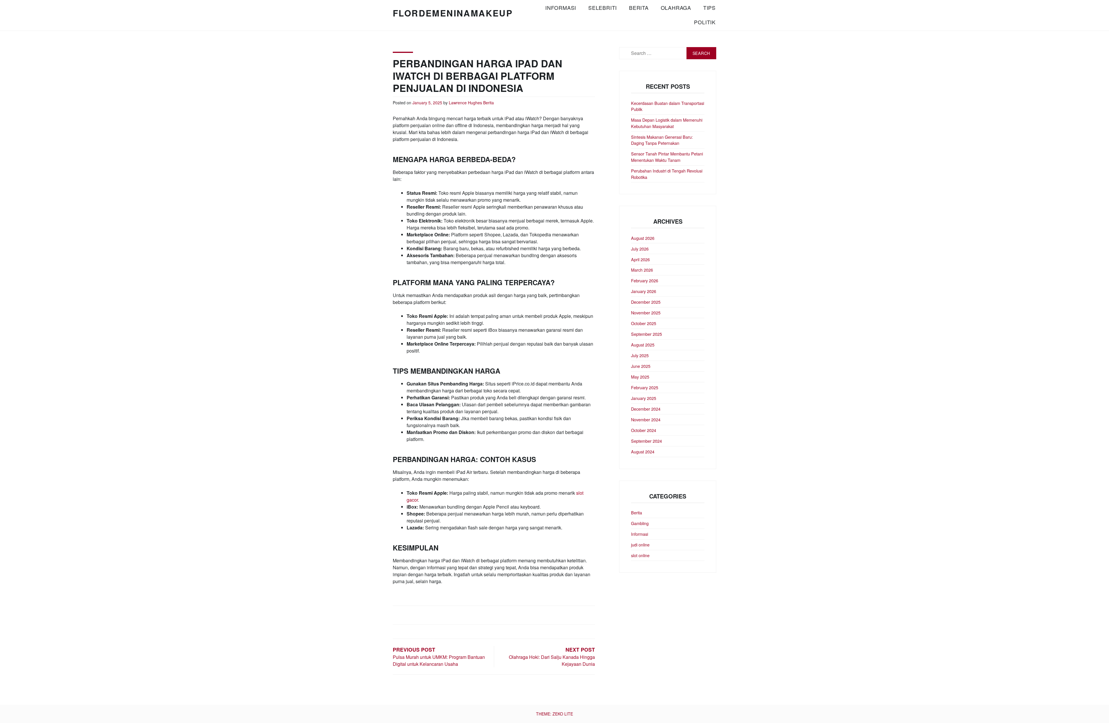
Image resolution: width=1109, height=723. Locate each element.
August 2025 (642, 345)
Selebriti (602, 7)
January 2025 (643, 398)
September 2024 (646, 441)
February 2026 (644, 280)
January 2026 (643, 291)
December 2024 (645, 409)
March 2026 (642, 270)
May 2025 (640, 377)
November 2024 (645, 419)
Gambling (640, 523)
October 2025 (643, 323)
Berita (639, 7)
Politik (705, 22)
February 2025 (644, 387)
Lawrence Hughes (465, 102)
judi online (640, 545)
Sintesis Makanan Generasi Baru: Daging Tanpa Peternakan (662, 140)
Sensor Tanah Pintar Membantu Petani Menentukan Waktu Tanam (667, 157)
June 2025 (640, 366)
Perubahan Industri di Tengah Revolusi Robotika (666, 174)
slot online (640, 555)
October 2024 (643, 430)
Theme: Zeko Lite (554, 714)
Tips (709, 7)
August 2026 (642, 238)
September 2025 (646, 334)
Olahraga (676, 7)
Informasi (560, 7)
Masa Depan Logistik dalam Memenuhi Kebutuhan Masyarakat (666, 123)
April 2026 (640, 259)
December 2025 (645, 302)
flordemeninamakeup (453, 13)
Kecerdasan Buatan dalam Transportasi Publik (667, 106)
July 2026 (640, 249)
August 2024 (642, 451)
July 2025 (640, 355)
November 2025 (645, 312)
